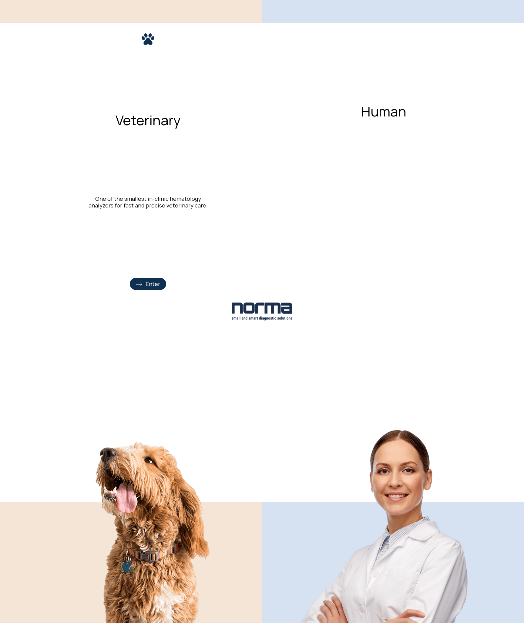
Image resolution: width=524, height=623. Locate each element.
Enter (153, 284)
